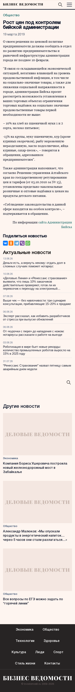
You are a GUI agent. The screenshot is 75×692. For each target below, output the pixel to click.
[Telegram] (16, 243)
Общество (11, 15)
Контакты (52, 663)
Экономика (10, 458)
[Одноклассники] (11, 243)
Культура (19, 652)
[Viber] (22, 243)
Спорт (58, 652)
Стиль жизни (25, 663)
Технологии (25, 641)
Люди (39, 652)
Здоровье (52, 641)
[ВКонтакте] (5, 243)
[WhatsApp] (27, 243)
